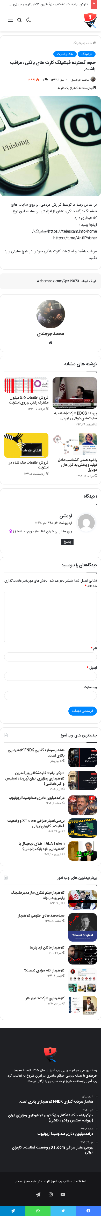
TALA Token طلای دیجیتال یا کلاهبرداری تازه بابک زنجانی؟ (42, 846)
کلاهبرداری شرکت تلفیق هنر (45, 998)
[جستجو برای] (19, 22)
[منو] (10, 22)
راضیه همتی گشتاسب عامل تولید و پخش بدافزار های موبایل (77, 465)
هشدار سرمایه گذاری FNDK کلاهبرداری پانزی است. (36, 753)
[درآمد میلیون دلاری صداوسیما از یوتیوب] (82, 805)
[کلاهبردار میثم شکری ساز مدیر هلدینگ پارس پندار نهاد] (82, 900)
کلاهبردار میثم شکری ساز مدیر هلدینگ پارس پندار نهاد (38, 895)
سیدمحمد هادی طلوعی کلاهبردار (41, 916)
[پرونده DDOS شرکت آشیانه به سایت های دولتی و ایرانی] (75, 393)
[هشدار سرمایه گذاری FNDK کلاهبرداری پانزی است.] (82, 757)
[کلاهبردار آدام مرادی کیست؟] (82, 980)
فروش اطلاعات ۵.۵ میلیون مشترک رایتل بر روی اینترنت (28, 400)
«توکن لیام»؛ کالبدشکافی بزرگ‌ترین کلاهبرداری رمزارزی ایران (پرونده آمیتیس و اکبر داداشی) (34, 778)
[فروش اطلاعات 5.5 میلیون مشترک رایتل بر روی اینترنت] (26, 385)
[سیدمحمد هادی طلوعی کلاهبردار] (82, 927)
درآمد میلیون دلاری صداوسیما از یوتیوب (37, 798)
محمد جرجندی (80, 79)
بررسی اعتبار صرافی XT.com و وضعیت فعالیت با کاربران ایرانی (36, 823)
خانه (89, 43)
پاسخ (67, 542)
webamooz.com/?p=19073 (58, 281)
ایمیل (92, 668)
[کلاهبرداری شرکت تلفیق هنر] (82, 1005)
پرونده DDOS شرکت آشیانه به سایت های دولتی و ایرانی (75, 416)
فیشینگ (78, 43)
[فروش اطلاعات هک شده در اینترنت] (26, 445)
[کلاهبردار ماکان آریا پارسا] (82, 955)
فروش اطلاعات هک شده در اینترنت (28, 465)
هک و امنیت (65, 54)
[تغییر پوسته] (28, 22)
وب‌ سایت (90, 687)
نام (94, 648)
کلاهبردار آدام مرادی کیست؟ (44, 971)
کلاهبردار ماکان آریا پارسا (47, 948)
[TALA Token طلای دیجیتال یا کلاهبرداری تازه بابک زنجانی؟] (82, 851)
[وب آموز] (90, 20)
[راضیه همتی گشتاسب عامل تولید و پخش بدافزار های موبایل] (75, 444)
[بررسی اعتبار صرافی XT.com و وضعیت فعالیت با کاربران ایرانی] (82, 828)
